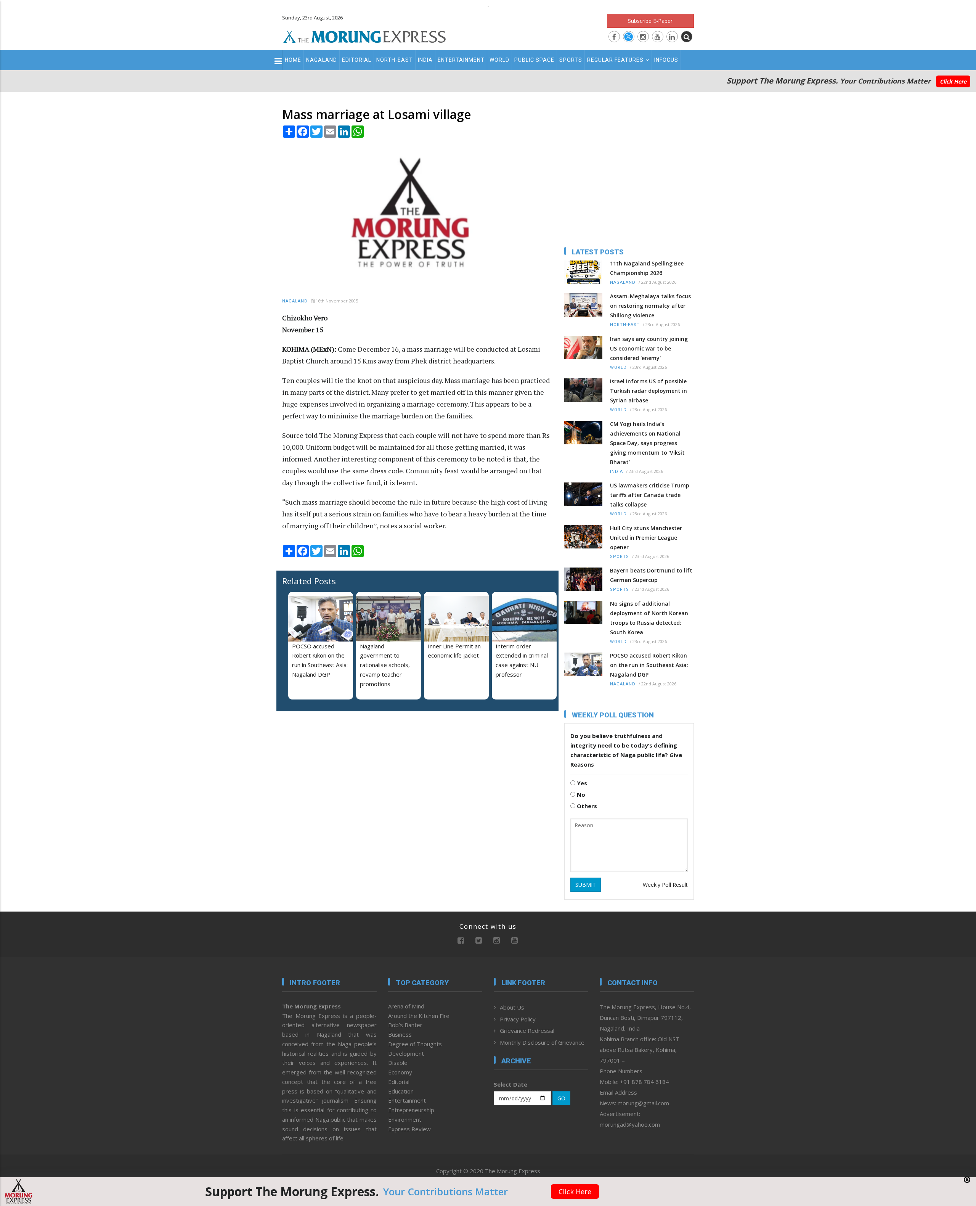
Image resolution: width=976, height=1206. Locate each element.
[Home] (364, 36)
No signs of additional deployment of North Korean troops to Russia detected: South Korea (649, 618)
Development (406, 1053)
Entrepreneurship (411, 1110)
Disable (398, 1062)
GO (561, 1098)
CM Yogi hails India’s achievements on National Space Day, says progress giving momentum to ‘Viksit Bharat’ (647, 443)
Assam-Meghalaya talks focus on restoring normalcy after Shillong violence (650, 306)
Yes (581, 783)
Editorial (356, 60)
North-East (394, 60)
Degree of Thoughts (415, 1044)
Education (401, 1091)
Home (293, 60)
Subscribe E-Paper (650, 20)
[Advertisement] (248, 678)
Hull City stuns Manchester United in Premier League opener (646, 537)
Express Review (409, 1129)
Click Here (953, 81)
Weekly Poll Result (665, 885)
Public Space (534, 60)
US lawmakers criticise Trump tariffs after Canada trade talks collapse (649, 495)
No (580, 794)
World (499, 60)
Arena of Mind (406, 1006)
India (425, 60)
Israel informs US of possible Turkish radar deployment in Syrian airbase (648, 391)
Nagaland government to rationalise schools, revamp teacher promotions (385, 665)
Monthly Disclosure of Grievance (542, 1042)
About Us (512, 1007)
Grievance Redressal (527, 1030)
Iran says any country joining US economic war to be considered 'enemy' (649, 348)
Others (586, 806)
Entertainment (461, 60)
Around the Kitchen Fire (418, 1015)
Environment (404, 1119)
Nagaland (321, 60)
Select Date (510, 1084)
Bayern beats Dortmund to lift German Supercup (651, 575)
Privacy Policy (518, 1019)
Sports (570, 60)
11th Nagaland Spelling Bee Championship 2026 (647, 268)
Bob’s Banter (405, 1025)
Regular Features (615, 60)
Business (400, 1034)
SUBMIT (585, 884)
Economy (400, 1072)
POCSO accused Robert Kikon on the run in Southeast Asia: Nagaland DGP (649, 665)
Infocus (666, 60)
